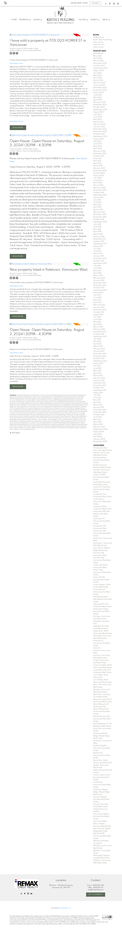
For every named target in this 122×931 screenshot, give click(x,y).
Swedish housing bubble (58, 424)
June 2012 (97, 368)
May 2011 (97, 400)
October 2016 (98, 261)
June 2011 (97, 397)
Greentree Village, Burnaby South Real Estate (40, 408)
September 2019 (100, 195)
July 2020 (97, 178)
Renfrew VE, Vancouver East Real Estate (101, 755)
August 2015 (98, 292)
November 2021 (99, 153)
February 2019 (99, 212)
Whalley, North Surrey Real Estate (41, 427)
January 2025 (99, 85)
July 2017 (97, 249)
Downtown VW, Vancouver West (35, 401)
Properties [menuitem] (24, 20)
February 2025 (99, 83)
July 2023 (97, 114)
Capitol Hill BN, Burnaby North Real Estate (65, 396)
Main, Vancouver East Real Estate (35, 414)
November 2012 (99, 356)
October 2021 (98, 156)
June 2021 (97, 158)
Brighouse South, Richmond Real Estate (20, 396)
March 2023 (98, 122)
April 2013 (97, 344)
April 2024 (97, 100)
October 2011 (98, 388)
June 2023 (97, 117)
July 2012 (97, 366)
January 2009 (99, 439)
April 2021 (97, 163)
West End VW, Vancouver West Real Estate (102, 836)
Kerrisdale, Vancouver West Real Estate (69, 409)
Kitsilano (28, 411)
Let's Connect (95, 894)
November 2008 (100, 441)
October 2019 (98, 192)
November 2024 (100, 90)
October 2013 (98, 334)
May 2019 (97, 205)
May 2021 (97, 161)
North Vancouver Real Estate (71, 417)
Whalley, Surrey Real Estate (59, 427)
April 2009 (97, 436)
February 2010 (99, 427)
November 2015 (99, 285)
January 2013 (98, 351)
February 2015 (99, 305)
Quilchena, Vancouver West (39, 419)
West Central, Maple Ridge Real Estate (55, 426)
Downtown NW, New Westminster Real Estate (61, 400)
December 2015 (99, 283)
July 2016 (97, 266)
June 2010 (97, 417)
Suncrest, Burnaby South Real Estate (40, 424)
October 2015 (98, 288)
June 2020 (97, 180)
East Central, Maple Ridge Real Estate (43, 403)
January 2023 (99, 127)
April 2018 (97, 231)
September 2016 (100, 263)
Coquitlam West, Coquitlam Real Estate (37, 400)
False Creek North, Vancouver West (26, 405)
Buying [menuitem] (37, 20)
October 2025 (99, 66)
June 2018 (97, 227)
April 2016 (97, 273)
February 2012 (99, 378)
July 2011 (96, 395)
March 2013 (98, 346)
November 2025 (100, 63)
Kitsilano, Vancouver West (38, 411)
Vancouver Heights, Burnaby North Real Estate (101, 816)
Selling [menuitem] (82, 20)
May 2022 (97, 146)
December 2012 (99, 354)
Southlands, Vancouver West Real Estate (41, 422)
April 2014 (97, 324)
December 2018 (99, 214)
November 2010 (99, 412)
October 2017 (98, 241)
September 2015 (100, 290)
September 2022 (100, 136)
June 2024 (97, 95)
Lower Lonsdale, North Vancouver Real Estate (23, 413)
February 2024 (99, 102)
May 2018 (97, 229)
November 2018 (99, 217)
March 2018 (98, 234)
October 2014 (98, 312)
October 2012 (98, 358)
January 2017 (98, 256)
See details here (16, 63)
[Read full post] (49, 36)
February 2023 (99, 124)
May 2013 (97, 341)
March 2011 (97, 405)
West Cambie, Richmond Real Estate (34, 426)
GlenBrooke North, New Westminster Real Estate (66, 406)
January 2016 (98, 280)
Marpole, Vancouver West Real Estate (56, 414)
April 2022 (97, 149)
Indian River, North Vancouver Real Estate (45, 409)
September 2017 (100, 244)
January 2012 (98, 380)
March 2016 (98, 275)
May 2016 (97, 271)
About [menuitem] (105, 20)
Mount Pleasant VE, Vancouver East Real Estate (74, 416)
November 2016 (99, 258)
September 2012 (100, 361)
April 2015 (97, 302)
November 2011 (99, 385)
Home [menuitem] (14, 20)
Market (94, 20)
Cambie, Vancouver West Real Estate (42, 396)
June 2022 (97, 144)
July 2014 (97, 317)
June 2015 (97, 297)
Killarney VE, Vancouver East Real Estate (101, 643)
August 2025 (98, 70)
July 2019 (97, 200)
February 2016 (99, 278)
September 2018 (100, 222)
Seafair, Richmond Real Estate (51, 421)
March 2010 (98, 424)
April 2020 (97, 183)
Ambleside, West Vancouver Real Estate (29, 395)
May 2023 (97, 119)
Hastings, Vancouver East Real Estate (64, 408)
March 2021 (98, 166)
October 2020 (99, 173)
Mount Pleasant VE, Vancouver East (50, 416)
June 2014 (97, 319)
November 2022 (100, 131)
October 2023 (99, 107)
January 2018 (98, 236)
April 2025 (97, 78)
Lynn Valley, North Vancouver (70, 413)
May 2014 (97, 322)
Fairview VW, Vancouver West (62, 403)
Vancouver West (18, 426)
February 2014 (99, 329)
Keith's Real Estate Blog (102, 40)
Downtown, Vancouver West (77, 401)
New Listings (98, 42)
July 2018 (97, 224)
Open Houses (98, 44)
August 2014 (98, 315)
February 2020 (99, 188)
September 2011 (99, 390)
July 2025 (97, 73)
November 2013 (99, 332)
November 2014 (99, 310)
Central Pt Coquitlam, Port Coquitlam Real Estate (38, 398)
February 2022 (99, 151)
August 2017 (98, 246)
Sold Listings (98, 47)
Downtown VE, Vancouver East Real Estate (101, 521)
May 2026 (97, 56)
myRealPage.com (65, 908)
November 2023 (100, 105)
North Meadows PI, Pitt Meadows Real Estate (49, 417)
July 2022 (97, 141)
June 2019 (97, 202)
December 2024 (100, 87)
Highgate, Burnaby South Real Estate (23, 409)
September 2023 (100, 110)
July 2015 (97, 295)
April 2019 (97, 207)
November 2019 (99, 190)
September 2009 (100, 429)
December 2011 (99, 383)
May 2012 (97, 371)
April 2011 (97, 402)
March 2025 (98, 80)
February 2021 (99, 168)
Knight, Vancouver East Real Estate (77, 411)
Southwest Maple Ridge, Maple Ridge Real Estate (66, 422)
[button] (106, 4)
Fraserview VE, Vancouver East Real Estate (40, 406)
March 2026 (98, 61)
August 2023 (98, 112)
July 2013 (97, 339)
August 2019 (98, 197)
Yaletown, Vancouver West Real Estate (28, 50)
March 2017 (98, 253)
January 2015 (98, 307)
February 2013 (99, 349)
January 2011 (98, 407)
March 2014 (98, 327)
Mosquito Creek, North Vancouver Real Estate (26, 416)
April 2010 (97, 422)
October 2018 (98, 219)
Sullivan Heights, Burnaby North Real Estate (101, 799)
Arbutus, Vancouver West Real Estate (50, 395)
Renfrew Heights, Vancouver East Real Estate (60, 419)
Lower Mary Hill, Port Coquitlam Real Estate (49, 413)
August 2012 (98, 363)
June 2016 (97, 268)
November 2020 (100, 171)
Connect (95, 3)
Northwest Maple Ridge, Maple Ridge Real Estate (101, 736)
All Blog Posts (98, 37)
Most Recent (98, 53)
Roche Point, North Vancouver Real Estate (30, 421)
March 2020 (98, 185)
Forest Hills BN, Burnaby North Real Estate (72, 405)
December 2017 (99, 239)
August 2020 (98, 175)
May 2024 (97, 97)
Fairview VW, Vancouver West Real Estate (102, 560)
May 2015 (97, 300)
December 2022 (100, 129)
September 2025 (100, 68)
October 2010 (98, 415)
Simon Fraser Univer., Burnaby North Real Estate (102, 777)
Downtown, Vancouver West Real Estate (21, 403)
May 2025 (97, 75)
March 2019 (98, 210)
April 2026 (97, 58)
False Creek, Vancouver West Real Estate (48, 405)
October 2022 (99, 134)
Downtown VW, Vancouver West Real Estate (56, 401)
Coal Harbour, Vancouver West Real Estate (102, 501)
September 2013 (100, 336)
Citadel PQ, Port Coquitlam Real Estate (64, 398)
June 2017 (97, 251)
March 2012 (98, 375)
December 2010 (99, 410)
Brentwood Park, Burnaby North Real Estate (74, 395)
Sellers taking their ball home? (69, 421)
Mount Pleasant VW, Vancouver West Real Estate (23, 417)
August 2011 (98, 393)
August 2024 (98, 92)
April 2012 (97, 373)
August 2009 (98, 432)
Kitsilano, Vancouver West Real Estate (57, 411)
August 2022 (98, 139)
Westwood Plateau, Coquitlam (22, 427)
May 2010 (97, 419)
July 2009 (97, 434)
